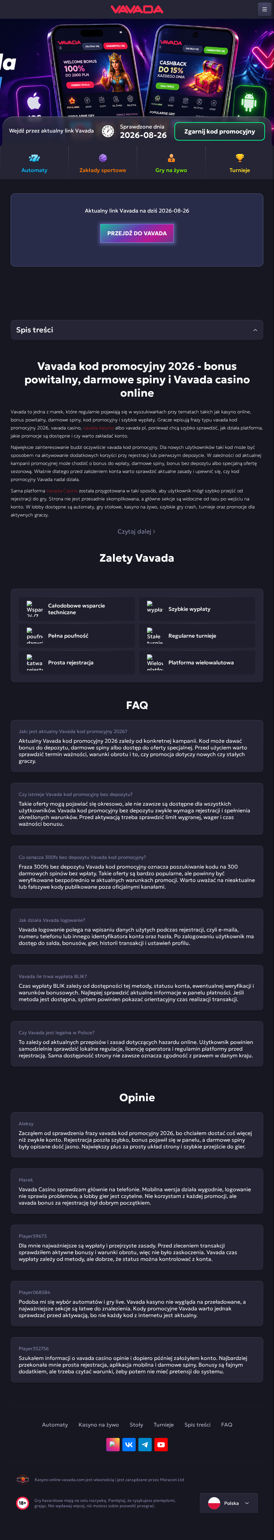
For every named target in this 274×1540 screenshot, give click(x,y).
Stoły (136, 1424)
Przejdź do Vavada (137, 233)
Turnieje (164, 1424)
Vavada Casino (62, 491)
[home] (137, 9)
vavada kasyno (98, 428)
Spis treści (197, 1424)
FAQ (226, 1424)
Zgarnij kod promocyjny (219, 131)
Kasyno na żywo (99, 1424)
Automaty (55, 1424)
